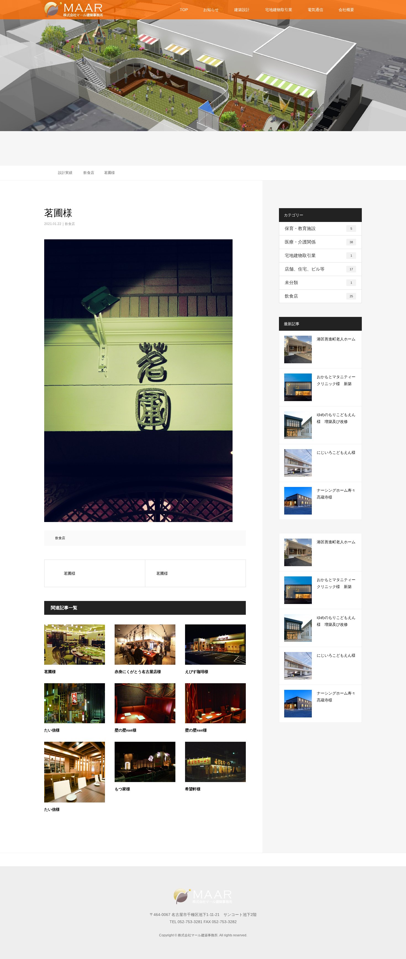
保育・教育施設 (318, 228)
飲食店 (70, 224)
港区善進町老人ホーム (336, 339)
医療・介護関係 (319, 242)
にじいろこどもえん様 (336, 453)
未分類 (318, 282)
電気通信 (315, 9)
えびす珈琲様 (196, 672)
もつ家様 (122, 789)
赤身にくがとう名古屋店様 (138, 672)
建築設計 (242, 9)
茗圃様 (50, 672)
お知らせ (211, 9)
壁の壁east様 (125, 730)
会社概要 (346, 9)
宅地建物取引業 (278, 9)
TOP (184, 9)
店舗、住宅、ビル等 (319, 269)
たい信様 (52, 730)
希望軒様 (193, 789)
